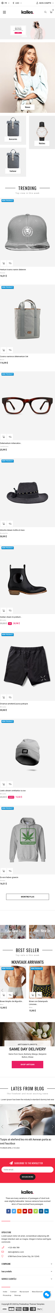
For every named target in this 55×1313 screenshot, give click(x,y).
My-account (24, 1292)
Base (2, 360)
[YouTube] (25, 1211)
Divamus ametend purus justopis (14, 704)
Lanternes (4, 446)
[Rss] (19, 1211)
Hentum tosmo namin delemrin (13, 269)
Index (5, 1292)
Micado (3, 620)
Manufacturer (37, 1292)
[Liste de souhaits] (51, 201)
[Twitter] (14, 1211)
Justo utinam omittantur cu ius (13, 790)
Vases (2, 273)
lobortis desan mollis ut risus (12, 530)
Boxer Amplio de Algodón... (11, 1001)
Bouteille (4, 533)
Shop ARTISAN (27, 1064)
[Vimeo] (35, 1211)
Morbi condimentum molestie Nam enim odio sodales (26, 1141)
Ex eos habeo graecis (9, 877)
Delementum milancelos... (11, 443)
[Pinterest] (30, 1211)
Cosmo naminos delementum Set (14, 356)
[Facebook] (8, 1211)
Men (2, 1005)
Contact (13, 1292)
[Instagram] (41, 1211)
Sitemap (17, 1295)
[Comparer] (10, 263)
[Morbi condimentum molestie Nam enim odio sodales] (27, 1119)
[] (3, 263)
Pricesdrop (7, 1295)
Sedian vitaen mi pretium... (11, 617)
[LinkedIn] (46, 1211)
